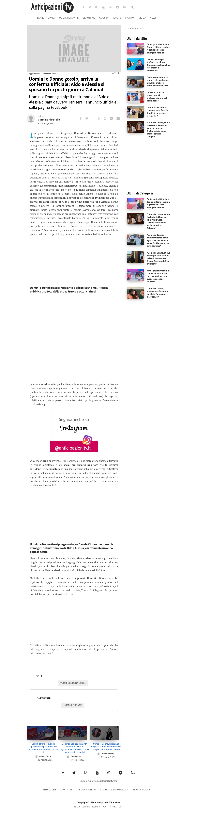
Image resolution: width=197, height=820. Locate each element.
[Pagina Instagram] (74, 431)
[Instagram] (98, 7)
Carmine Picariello (49, 120)
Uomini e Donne (69, 18)
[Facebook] (85, 7)
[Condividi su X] (88, 118)
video (142, 18)
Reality (116, 18)
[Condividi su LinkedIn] (95, 118)
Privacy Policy (141, 789)
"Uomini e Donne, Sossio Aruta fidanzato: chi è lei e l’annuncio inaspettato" (158, 292)
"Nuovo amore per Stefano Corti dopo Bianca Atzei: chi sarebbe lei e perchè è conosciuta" (158, 65)
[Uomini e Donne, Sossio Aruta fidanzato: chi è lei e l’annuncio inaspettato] (135, 293)
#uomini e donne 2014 (73, 683)
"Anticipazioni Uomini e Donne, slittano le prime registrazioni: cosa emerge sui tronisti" (158, 48)
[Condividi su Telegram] (113, 118)
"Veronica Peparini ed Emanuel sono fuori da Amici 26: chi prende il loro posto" (157, 111)
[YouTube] (105, 7)
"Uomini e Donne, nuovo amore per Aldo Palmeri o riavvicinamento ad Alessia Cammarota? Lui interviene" (158, 258)
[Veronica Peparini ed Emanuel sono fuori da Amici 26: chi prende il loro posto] (135, 112)
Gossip (103, 18)
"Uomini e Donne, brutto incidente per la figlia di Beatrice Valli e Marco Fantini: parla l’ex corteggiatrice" (158, 240)
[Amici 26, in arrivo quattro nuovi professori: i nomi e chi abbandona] (135, 96)
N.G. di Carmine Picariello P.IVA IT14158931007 (98, 806)
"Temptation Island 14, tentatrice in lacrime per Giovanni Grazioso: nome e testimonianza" (158, 81)
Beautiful (89, 18)
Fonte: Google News (46, 123)
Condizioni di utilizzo (114, 789)
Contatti (66, 789)
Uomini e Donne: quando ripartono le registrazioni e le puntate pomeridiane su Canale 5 (43, 748)
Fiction (130, 18)
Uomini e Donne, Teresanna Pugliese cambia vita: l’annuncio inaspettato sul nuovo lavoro (106, 746)
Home (40, 18)
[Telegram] (119, 7)
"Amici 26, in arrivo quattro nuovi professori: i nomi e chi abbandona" (157, 96)
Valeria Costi (45, 756)
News (153, 18)
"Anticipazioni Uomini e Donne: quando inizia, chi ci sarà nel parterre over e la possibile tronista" (158, 276)
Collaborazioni (86, 789)
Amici (51, 18)
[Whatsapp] (112, 7)
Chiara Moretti (107, 753)
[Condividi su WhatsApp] (107, 118)
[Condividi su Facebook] (82, 118)
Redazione (49, 789)
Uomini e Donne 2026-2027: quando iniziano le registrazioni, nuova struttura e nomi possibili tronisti (74, 748)
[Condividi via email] (120, 118)
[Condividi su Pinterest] (101, 118)
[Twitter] (91, 7)
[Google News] (126, 7)
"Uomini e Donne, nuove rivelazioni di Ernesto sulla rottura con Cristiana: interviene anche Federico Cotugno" (158, 129)
